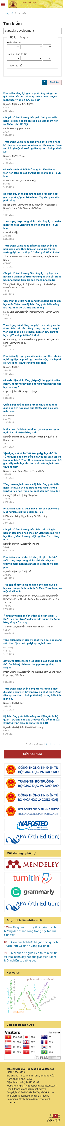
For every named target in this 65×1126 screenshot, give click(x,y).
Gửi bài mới (32, 754)
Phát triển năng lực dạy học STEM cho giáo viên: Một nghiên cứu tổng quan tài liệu (31, 510)
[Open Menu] (3, 4)
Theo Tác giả (15, 65)
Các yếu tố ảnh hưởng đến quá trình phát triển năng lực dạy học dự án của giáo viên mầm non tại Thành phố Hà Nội (30, 121)
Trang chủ (8, 13)
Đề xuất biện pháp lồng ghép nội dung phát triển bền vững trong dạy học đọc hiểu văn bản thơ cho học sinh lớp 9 (32, 384)
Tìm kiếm (54, 82)
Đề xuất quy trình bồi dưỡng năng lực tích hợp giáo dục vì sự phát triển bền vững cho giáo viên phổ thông (31, 197)
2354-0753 (19, 1072)
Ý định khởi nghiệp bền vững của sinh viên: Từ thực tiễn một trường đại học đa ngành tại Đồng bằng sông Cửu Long (31, 619)
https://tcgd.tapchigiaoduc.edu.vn (36, 1085)
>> (59, 743)
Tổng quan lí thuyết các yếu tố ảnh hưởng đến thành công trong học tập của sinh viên (30, 931)
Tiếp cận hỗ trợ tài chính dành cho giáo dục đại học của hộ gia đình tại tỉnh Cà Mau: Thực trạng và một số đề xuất (32, 588)
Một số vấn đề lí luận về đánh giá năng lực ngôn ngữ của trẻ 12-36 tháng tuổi (31, 430)
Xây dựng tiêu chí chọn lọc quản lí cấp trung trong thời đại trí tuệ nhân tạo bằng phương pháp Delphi (32, 664)
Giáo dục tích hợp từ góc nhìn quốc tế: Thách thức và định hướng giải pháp (32, 944)
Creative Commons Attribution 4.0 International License (28, 1099)
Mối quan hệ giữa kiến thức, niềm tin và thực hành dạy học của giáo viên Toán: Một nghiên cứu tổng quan (31, 956)
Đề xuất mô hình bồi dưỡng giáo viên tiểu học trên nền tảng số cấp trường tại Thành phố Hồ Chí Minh (32, 173)
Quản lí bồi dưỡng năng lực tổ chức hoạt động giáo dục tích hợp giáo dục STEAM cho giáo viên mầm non (30, 408)
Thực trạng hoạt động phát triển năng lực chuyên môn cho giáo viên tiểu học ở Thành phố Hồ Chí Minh (32, 225)
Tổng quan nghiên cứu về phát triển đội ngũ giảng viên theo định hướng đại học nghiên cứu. (32, 641)
